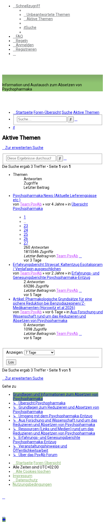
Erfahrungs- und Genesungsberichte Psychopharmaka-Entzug (56, 275)
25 (26, 234)
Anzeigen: (15, 352)
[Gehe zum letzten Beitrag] (80, 256)
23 (26, 226)
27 (26, 243)
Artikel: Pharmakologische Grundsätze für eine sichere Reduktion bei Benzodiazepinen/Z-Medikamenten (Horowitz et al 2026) (52, 303)
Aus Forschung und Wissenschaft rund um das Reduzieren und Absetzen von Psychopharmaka (58, 316)
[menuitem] (47, 14)
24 (26, 230)
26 (26, 239)
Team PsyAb (31, 204)
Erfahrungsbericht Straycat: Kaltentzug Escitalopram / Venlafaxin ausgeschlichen (58, 266)
